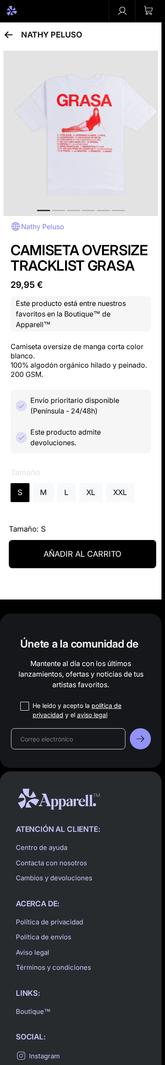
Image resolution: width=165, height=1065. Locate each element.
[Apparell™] (27, 11)
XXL (120, 492)
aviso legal (92, 715)
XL (90, 492)
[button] (148, 11)
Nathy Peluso (51, 35)
